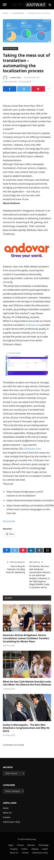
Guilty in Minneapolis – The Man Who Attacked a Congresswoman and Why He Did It (26, 728)
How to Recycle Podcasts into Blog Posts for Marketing (15, 569)
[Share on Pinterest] (38, 89)
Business (31, 845)
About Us (7, 812)
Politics (24, 849)
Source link (9, 521)
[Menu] (5, 4)
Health (45, 849)
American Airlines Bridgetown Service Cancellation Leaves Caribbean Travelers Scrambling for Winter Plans (26, 638)
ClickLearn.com (32, 448)
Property (14, 849)
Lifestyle (34, 849)
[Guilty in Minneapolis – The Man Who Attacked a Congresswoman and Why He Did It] (27, 707)
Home (5, 808)
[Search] (49, 4)
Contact (6, 817)
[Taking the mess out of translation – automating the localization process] (27, 30)
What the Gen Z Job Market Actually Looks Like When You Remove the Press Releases (27, 683)
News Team (16, 77)
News (10, 845)
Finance (20, 845)
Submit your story (11, 821)
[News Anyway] (28, 4)
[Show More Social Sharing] (48, 89)
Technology (44, 845)
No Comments (11, 81)
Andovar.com (33, 324)
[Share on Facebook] (9, 89)
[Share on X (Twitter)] (24, 89)
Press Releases (10, 48)
